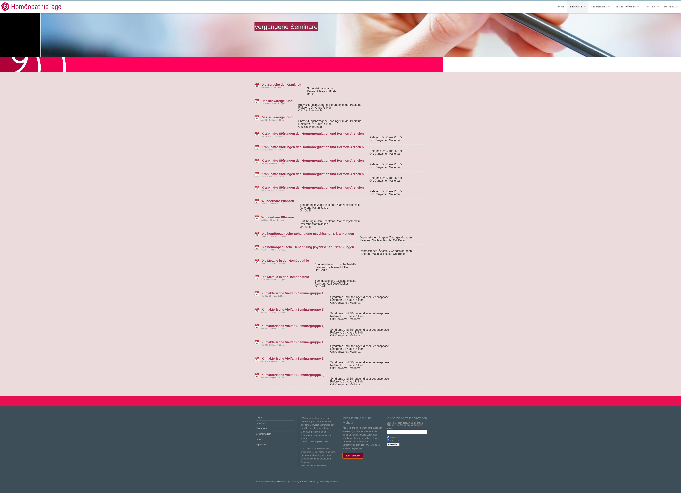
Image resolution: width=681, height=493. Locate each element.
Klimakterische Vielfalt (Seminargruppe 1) (293, 293)
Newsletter (394, 440)
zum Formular (353, 456)
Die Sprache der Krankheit (281, 84)
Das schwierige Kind (277, 101)
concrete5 (334, 482)
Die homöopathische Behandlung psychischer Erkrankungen (307, 233)
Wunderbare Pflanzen (277, 201)
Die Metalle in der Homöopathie (285, 260)
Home (561, 6)
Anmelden (281, 482)
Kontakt (649, 6)
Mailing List (394, 437)
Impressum (671, 6)
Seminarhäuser (625, 6)
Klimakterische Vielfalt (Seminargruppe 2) (293, 375)
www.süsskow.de (307, 482)
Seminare (576, 6)
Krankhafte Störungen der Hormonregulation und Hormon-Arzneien (312, 133)
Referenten (599, 6)
